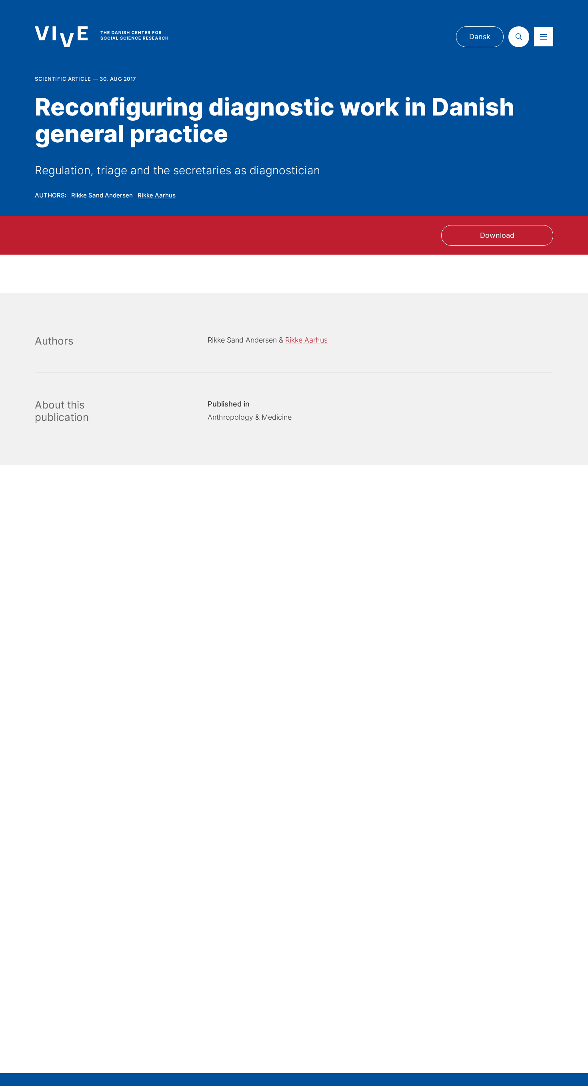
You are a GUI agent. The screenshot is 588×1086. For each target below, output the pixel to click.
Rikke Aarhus (157, 195)
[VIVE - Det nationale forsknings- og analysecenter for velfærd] (109, 36)
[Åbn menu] (543, 36)
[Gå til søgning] (518, 36)
